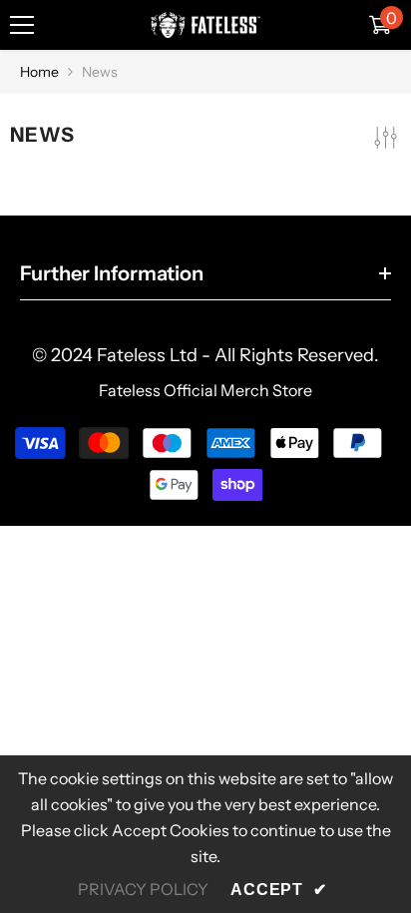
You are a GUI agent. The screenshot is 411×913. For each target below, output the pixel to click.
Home (39, 72)
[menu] (22, 25)
